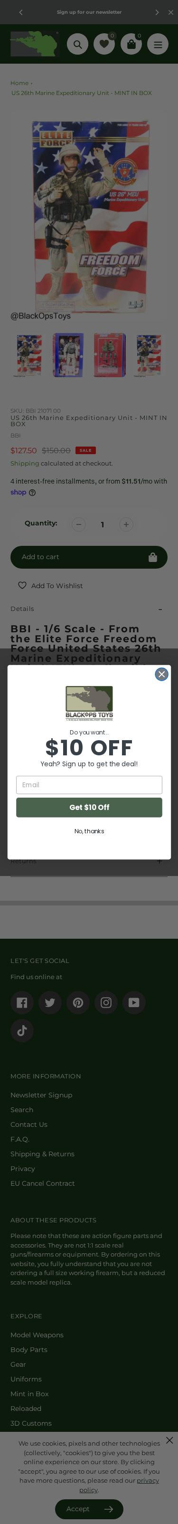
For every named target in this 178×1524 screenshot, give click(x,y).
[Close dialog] (161, 673)
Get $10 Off (89, 807)
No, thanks (89, 831)
